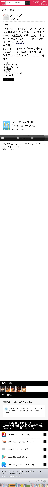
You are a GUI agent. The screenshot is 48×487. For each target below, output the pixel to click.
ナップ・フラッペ (15, 147)
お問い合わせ (37, 471)
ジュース (13, 67)
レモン (6, 67)
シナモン (8, 55)
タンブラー (26, 48)
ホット (11, 48)
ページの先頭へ (36, 481)
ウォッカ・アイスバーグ (26, 144)
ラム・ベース (21, 10)
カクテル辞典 (8, 10)
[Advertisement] (23, 100)
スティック (22, 55)
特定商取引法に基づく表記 (11, 471)
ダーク (11, 65)
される (20, 42)
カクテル (23, 32)
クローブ (36, 55)
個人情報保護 (26, 471)
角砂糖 (6, 69)
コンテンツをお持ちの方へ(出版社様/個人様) (17, 473)
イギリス (36, 32)
